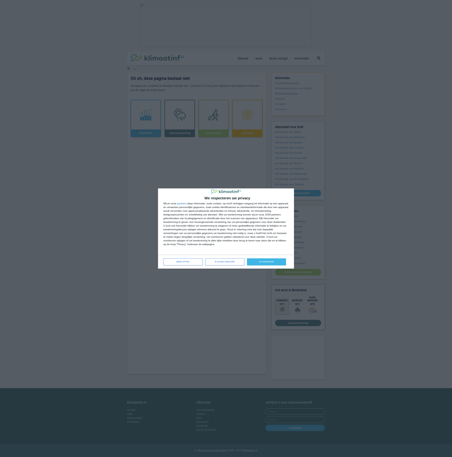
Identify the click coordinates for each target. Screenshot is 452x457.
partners (181, 203)
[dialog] (226, 228)
